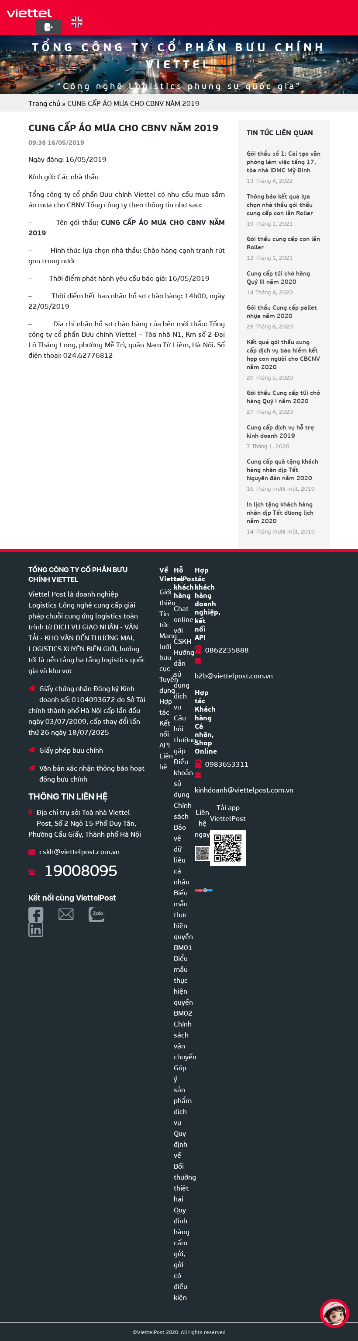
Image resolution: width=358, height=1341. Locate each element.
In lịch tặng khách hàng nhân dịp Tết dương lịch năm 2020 (280, 512)
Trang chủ (44, 103)
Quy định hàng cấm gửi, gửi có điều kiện (181, 1253)
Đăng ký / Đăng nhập (48, 27)
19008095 (80, 869)
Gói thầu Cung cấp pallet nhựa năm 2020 (282, 311)
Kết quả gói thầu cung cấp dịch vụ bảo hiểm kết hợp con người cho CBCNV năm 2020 (283, 354)
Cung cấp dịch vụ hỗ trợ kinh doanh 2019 (280, 431)
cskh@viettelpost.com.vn (79, 851)
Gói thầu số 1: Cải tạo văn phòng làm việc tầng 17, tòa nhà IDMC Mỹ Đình (283, 161)
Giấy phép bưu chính (71, 749)
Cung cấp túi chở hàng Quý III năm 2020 (278, 277)
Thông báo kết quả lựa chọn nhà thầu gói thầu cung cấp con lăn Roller (280, 204)
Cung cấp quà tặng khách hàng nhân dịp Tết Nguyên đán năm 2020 (282, 469)
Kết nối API (164, 733)
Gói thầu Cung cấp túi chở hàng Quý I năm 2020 (283, 396)
